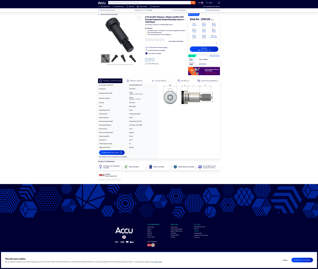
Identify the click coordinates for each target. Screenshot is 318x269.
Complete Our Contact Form (201, 235)
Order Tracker (150, 227)
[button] (139, 17)
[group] (120, 34)
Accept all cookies (302, 260)
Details (165, 47)
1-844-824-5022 (198, 233)
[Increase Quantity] (192, 43)
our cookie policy (157, 262)
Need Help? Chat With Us (213, 6)
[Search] (193, 2)
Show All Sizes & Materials (109, 14)
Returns (149, 231)
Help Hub (149, 233)
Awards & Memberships (176, 229)
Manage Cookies (175, 235)
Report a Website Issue (176, 231)
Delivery (149, 229)
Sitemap (173, 237)
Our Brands (173, 233)
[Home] (124, 230)
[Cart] (219, 2)
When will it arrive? (215, 56)
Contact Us (197, 237)
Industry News (174, 227)
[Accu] (102, 2)
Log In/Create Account (199, 226)
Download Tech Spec (110, 152)
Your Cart (196, 228)
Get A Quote (202, 64)
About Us (149, 235)
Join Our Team (151, 237)
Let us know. (123, 156)
